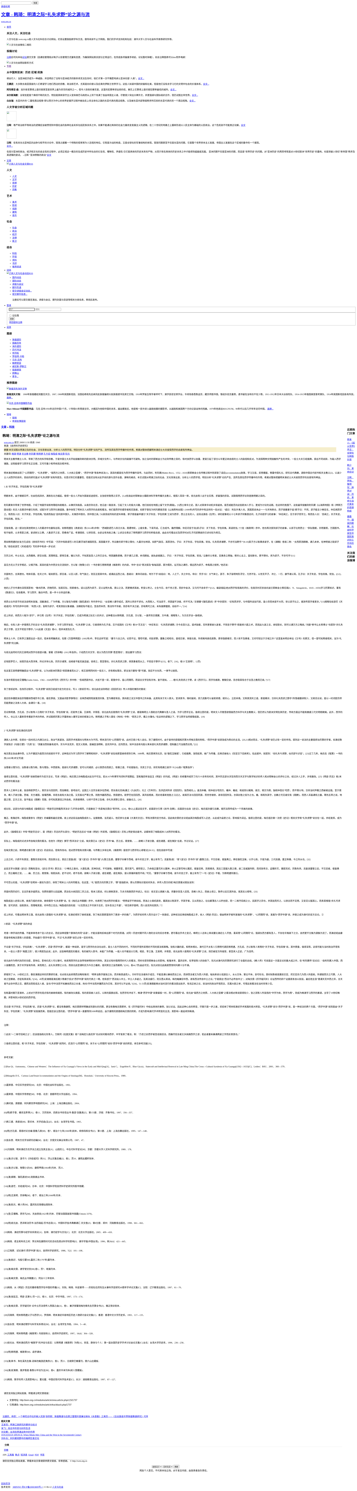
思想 (14, 183)
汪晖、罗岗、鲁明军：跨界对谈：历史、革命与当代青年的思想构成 (350, 494)
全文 (243, 125)
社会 (14, 227)
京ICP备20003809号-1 (32, 1487)
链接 (9, 414)
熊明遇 (39, 454)
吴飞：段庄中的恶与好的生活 (15, 1428)
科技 (14, 253)
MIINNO (17, 1487)
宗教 (14, 189)
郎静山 (15, 373)
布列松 (15, 353)
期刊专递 (16, 287)
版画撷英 (16, 370)
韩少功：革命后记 (350, 468)
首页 (9, 27)
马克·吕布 (17, 360)
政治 (14, 231)
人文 (14, 176)
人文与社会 (57, 1487)
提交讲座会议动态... (22, 291)
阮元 (67, 454)
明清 (19, 454)
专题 (9, 66)
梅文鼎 (61, 454)
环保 (14, 256)
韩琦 (14, 454)
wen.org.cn (6, 21)
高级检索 (5, 6)
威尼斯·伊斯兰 (19, 366)
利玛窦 (32, 454)
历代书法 (16, 350)
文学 (14, 179)
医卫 (14, 241)
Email (31, 1455)
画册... (10, 397)
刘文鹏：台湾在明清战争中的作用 (18, 1432)
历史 (14, 186)
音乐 (14, 215)
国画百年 (16, 343)
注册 (9, 57)
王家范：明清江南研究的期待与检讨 (19, 1424)
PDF (37, 1455)
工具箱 (10, 1455)
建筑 (14, 212)
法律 (14, 238)
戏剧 (14, 209)
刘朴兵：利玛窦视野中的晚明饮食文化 (20, 1438)
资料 (14, 260)
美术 (14, 202)
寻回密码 (13, 322)
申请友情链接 (19, 421)
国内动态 (16, 277)
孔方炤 (47, 454)
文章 (9, 160)
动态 (9, 270)
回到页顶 (5, 1483)
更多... (15, 376)
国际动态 (16, 281)
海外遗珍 (16, 346)
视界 (9, 327)
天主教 (25, 454)
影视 (14, 205)
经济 (14, 234)
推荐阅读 (16, 267)
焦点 (17, 1455)
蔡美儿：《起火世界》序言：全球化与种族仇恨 (351, 449)
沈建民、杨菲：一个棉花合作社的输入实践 (24, 1416)
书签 (42, 1455)
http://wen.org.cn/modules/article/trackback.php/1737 (46, 1405)
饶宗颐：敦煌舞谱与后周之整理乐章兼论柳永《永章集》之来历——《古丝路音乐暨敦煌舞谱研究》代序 (96, 1416)
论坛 (24, 57)
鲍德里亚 (16, 363)
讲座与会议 (17, 284)
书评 (14, 263)
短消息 (24, 1455)
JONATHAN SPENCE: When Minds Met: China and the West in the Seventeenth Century (41, 1435)
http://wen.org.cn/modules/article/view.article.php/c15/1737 (48, 1400)
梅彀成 (54, 454)
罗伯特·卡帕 (18, 356)
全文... (141, 78)
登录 (9, 305)
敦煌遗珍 (16, 339)
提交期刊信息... (19, 294)
